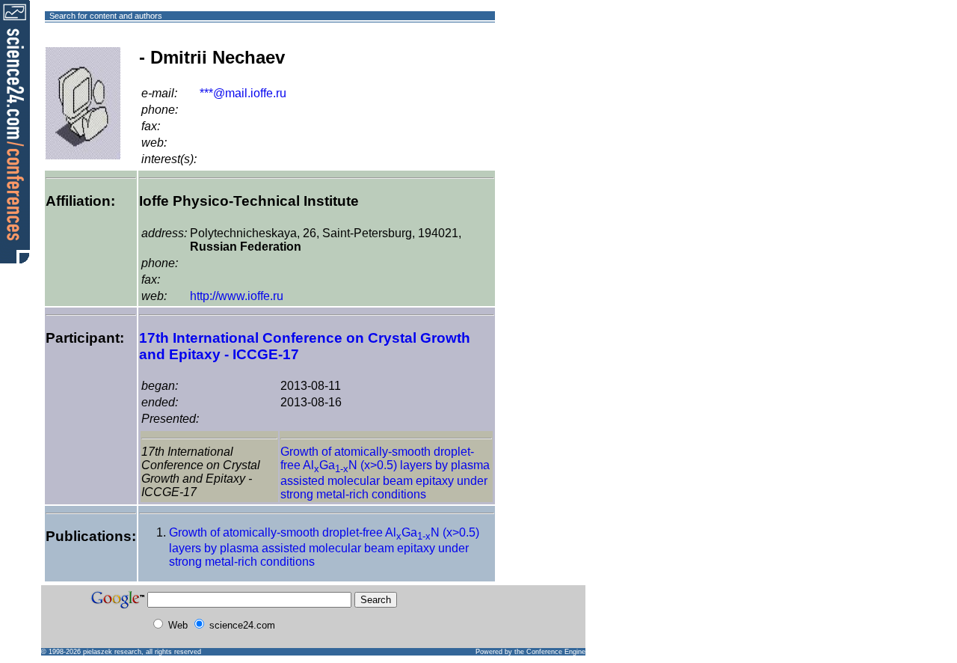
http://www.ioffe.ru (236, 296)
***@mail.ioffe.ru (243, 93)
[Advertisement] (549, 70)
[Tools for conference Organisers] (15, 131)
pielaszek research (112, 652)
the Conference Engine (549, 652)
